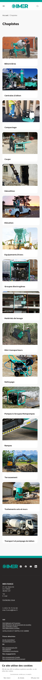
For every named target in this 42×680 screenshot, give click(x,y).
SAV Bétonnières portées (10, 628)
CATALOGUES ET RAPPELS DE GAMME (15, 631)
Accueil (5, 15)
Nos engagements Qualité (11, 657)
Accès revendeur (8, 640)
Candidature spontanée (10, 651)
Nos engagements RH (9, 648)
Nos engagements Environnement (13, 659)
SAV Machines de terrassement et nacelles (16, 625)
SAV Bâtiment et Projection (11, 623)
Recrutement (6, 649)
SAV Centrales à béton (10, 626)
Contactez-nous (8, 600)
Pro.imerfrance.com (8, 641)
